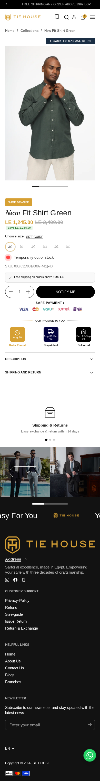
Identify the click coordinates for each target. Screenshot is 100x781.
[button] (66, 17)
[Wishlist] (56, 17)
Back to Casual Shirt (72, 41)
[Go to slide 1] (46, 440)
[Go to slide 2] (50, 440)
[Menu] (92, 17)
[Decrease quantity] (9, 292)
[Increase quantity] (30, 292)
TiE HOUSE (41, 763)
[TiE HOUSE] (23, 17)
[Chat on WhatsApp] (90, 755)
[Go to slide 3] (54, 440)
